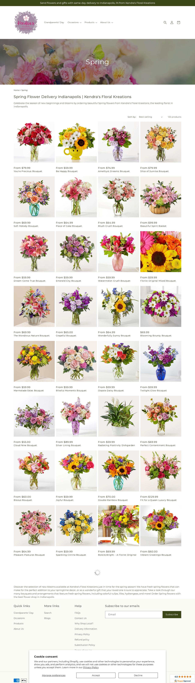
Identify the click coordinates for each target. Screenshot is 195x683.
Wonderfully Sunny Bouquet (114, 335)
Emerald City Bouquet (68, 280)
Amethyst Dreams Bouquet (114, 171)
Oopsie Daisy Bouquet (111, 390)
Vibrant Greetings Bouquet (155, 554)
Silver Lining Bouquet (68, 445)
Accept (96, 675)
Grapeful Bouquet (66, 335)
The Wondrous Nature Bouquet (32, 335)
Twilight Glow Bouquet (153, 390)
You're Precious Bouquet (28, 171)
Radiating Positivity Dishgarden (116, 445)
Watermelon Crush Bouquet (114, 280)
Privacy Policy (91, 667)
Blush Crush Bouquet (110, 226)
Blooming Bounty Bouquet (156, 335)
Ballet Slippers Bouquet (27, 609)
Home (17, 90)
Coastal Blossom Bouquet (155, 609)
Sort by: (132, 117)
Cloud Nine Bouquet (25, 445)
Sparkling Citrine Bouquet (71, 554)
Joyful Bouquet (64, 500)
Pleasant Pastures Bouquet (29, 554)
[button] (74, 22)
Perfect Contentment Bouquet (158, 445)
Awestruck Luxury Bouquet (71, 609)
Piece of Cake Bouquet (69, 226)
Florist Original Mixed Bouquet (158, 280)
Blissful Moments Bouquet (71, 390)
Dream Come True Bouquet (30, 280)
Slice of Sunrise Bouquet (154, 171)
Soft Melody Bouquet (26, 226)
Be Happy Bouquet (67, 171)
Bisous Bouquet (23, 500)
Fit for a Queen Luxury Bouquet (158, 500)
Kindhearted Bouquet (110, 609)
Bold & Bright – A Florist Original (117, 554)
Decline (138, 675)
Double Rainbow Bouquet (113, 500)
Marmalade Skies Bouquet (29, 390)
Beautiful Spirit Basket (153, 226)
